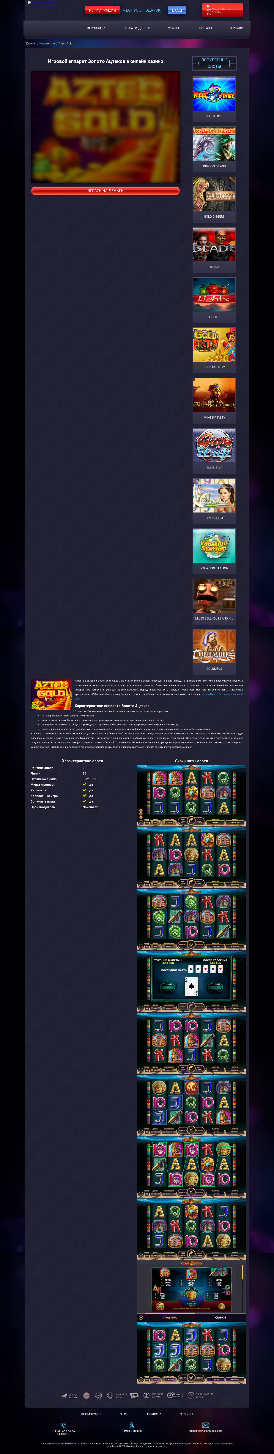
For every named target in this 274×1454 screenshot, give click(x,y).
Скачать (175, 28)
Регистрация (102, 10)
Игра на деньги (137, 28)
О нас (124, 1414)
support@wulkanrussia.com (206, 1430)
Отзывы (186, 1414)
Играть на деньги (105, 190)
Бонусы (205, 28)
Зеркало (236, 28)
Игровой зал (97, 28)
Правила (154, 1414)
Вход (177, 10)
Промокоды (91, 1414)
